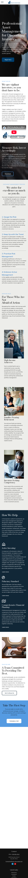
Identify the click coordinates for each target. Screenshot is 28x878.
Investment (14, 874)
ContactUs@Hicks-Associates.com (14, 861)
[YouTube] (15, 864)
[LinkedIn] (13, 864)
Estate (14, 876)
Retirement (14, 872)
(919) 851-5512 (15, 854)
